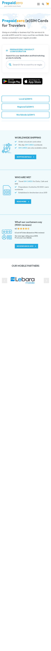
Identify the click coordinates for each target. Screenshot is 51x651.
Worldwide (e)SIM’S (25, 115)
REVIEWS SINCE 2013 (25, 246)
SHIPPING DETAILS (24, 157)
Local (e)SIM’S (25, 99)
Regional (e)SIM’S (25, 107)
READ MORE (22, 202)
